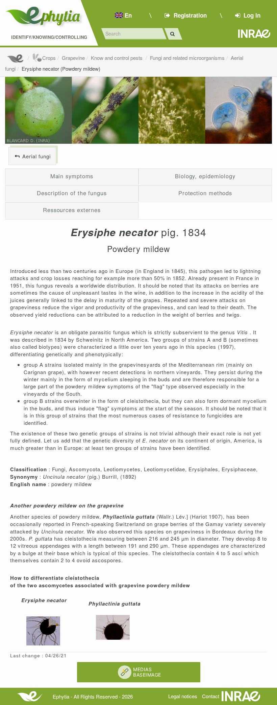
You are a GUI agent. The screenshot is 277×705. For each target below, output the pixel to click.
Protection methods (205, 193)
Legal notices (182, 696)
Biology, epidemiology (205, 176)
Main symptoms (72, 176)
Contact (210, 696)
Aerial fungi (36, 156)
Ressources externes (72, 210)
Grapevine (73, 57)
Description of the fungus (72, 193)
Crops (49, 57)
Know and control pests (117, 57)
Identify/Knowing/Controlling (49, 37)
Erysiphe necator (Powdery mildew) (61, 68)
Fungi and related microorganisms (187, 57)
